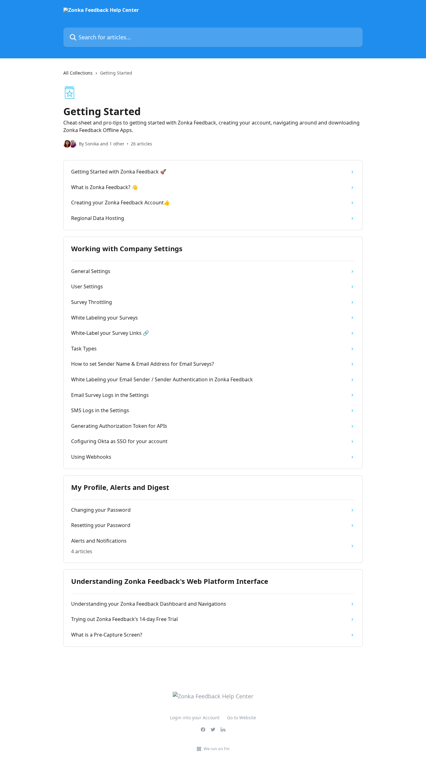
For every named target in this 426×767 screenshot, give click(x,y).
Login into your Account (195, 718)
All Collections (78, 73)
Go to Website (241, 718)
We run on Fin (217, 748)
